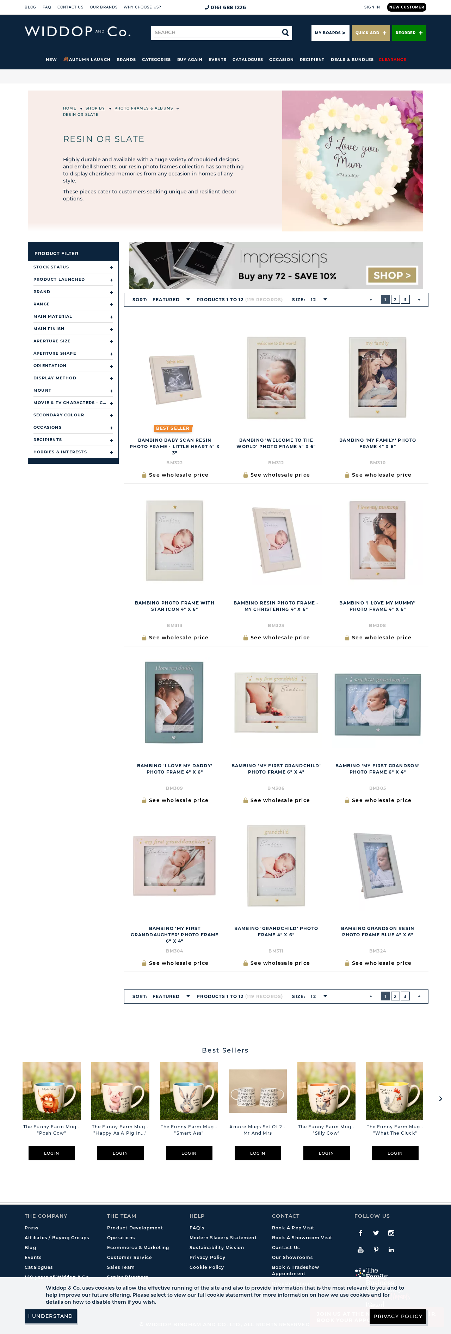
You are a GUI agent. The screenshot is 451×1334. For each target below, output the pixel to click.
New (51, 59)
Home (69, 108)
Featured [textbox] (166, 299)
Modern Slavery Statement (223, 1237)
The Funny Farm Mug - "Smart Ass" (189, 1130)
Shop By (95, 108)
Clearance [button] (392, 59)
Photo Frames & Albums (144, 108)
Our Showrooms (292, 1257)
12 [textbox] (313, 299)
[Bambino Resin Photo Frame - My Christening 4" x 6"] (276, 540)
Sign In (372, 7)
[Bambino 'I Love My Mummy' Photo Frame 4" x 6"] (377, 540)
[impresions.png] (276, 265)
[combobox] (169, 300)
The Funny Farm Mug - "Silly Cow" (326, 1130)
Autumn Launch (90, 59)
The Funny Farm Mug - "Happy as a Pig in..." (120, 1130)
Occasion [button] (281, 59)
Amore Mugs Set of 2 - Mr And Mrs (257, 1130)
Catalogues (248, 59)
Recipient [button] (312, 59)
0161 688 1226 (228, 7)
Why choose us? (142, 7)
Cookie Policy (207, 1267)
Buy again (190, 59)
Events (218, 59)
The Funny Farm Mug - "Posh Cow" (51, 1130)
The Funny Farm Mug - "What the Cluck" (395, 1130)
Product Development (135, 1227)
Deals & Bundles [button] (352, 59)
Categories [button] (156, 59)
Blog (30, 7)
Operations (121, 1237)
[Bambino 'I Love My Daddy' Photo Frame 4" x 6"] (174, 702)
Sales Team (121, 1267)
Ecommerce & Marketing (138, 1247)
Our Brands (103, 7)
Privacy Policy (208, 1257)
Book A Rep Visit (293, 1227)
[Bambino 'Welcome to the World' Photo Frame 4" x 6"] (276, 377)
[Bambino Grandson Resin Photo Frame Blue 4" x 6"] (377, 865)
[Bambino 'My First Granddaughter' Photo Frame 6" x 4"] (174, 865)
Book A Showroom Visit (302, 1237)
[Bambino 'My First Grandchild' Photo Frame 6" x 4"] (276, 702)
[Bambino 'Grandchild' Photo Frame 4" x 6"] (276, 865)
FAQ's (197, 1227)
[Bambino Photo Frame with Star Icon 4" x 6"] (174, 540)
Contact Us (70, 7)
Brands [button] (126, 59)
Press (31, 1227)
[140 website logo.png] (77, 31)
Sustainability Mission (217, 1247)
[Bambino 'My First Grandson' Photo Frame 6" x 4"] (377, 702)
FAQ (47, 7)
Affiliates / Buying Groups (57, 1237)
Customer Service (129, 1257)
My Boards (327, 33)
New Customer (406, 7)
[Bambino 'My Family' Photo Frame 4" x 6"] (377, 377)
